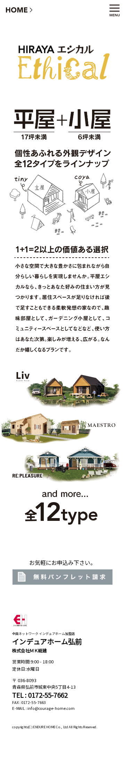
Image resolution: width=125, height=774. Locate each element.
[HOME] (19, 10)
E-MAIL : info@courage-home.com (43, 708)
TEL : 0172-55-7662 (40, 695)
